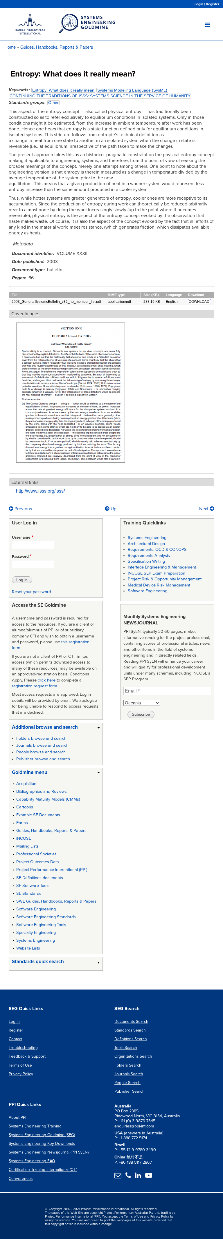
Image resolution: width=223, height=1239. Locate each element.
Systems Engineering (35, 940)
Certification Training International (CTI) (43, 1169)
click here (46, 680)
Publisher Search (129, 1091)
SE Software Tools (32, 885)
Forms (22, 822)
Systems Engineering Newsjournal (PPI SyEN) (49, 1152)
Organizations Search (133, 1056)
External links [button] (24, 482)
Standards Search (130, 1030)
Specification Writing (146, 561)
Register (212, 4)
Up (113, 509)
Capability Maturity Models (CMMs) (48, 799)
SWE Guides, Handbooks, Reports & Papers (56, 901)
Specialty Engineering (36, 932)
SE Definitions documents (39, 877)
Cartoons (24, 807)
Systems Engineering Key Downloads (42, 1143)
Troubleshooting (23, 1047)
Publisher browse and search (43, 759)
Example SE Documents (38, 814)
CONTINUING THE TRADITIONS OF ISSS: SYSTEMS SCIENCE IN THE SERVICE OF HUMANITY (100, 96)
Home (10, 47)
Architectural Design (146, 543)
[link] (56, 728)
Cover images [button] (25, 314)
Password (20, 556)
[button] (70, 466)
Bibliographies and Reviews (41, 791)
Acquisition (26, 783)
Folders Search (127, 1065)
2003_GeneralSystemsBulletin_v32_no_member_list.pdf (56, 302)
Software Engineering (36, 909)
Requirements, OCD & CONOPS (157, 549)
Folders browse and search (41, 738)
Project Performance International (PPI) (51, 869)
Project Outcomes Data (37, 861)
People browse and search (41, 752)
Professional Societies (36, 854)
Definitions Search (130, 1038)
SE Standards (28, 893)
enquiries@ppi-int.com (134, 1126)
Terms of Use (20, 1065)
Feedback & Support (27, 1056)
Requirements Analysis (149, 555)
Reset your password (31, 591)
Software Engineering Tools (41, 924)
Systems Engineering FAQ (32, 1160)
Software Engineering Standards (46, 916)
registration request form (34, 686)
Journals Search (128, 1074)
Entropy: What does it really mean (63, 90)
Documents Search (131, 1021)
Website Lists (28, 948)
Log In (14, 1021)
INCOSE (23, 838)
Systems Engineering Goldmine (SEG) (42, 1134)
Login (199, 4)
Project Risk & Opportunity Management (165, 579)
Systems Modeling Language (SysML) (132, 90)
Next (204, 509)
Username (21, 537)
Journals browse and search (42, 745)
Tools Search (125, 1047)
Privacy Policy (21, 1074)
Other (53, 103)
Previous (22, 509)
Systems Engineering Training (35, 1126)
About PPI (17, 1117)
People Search (127, 1082)
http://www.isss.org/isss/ (40, 491)
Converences (21, 1178)
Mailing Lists (27, 846)
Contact (15, 1038)
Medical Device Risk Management (159, 585)
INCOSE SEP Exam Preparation (156, 573)
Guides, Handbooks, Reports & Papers (56, 47)
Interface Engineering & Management (162, 567)
